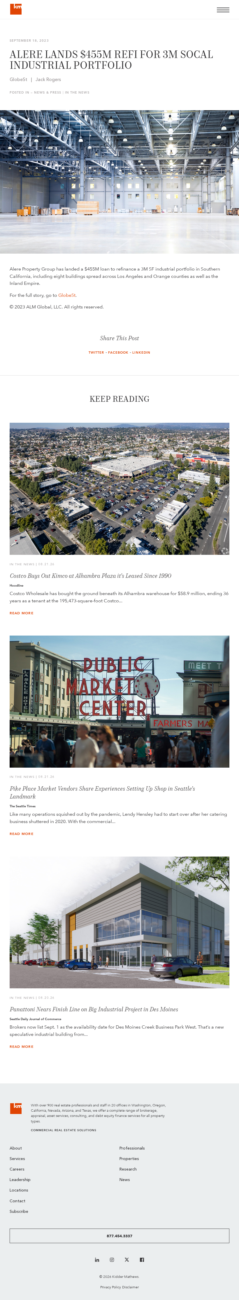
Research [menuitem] (128, 1169)
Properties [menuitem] (129, 1159)
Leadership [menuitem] (20, 1180)
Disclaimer (130, 1287)
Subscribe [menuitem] (19, 1212)
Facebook (118, 353)
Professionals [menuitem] (132, 1148)
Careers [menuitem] (17, 1169)
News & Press (47, 92)
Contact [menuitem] (17, 1201)
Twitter (96, 353)
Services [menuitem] (17, 1159)
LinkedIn (141, 353)
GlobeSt (66, 295)
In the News (77, 92)
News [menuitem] (124, 1180)
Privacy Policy (110, 1287)
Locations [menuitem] (19, 1190)
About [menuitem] (16, 1148)
